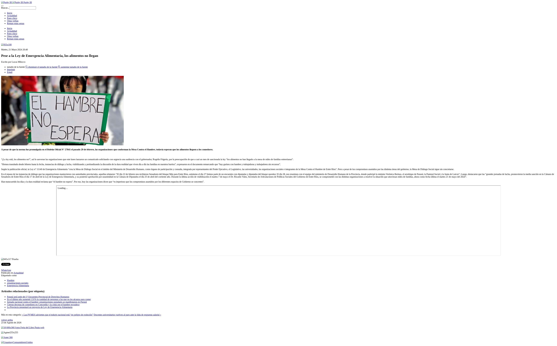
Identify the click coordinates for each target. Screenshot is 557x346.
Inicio (9, 13)
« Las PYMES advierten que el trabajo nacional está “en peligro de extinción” (57, 315)
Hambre (10, 280)
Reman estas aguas (15, 23)
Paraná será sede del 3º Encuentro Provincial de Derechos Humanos (38, 297)
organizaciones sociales (17, 283)
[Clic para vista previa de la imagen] (62, 144)
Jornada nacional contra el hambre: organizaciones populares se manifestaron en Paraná (47, 302)
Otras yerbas (12, 21)
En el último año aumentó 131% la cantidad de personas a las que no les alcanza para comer (49, 299)
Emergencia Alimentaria (18, 285)
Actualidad (12, 15)
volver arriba (7, 320)
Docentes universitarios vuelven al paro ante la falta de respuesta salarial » (127, 315)
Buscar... (5, 8)
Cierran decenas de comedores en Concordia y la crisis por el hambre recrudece (43, 304)
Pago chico (12, 18)
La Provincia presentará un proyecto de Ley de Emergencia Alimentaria (39, 307)
